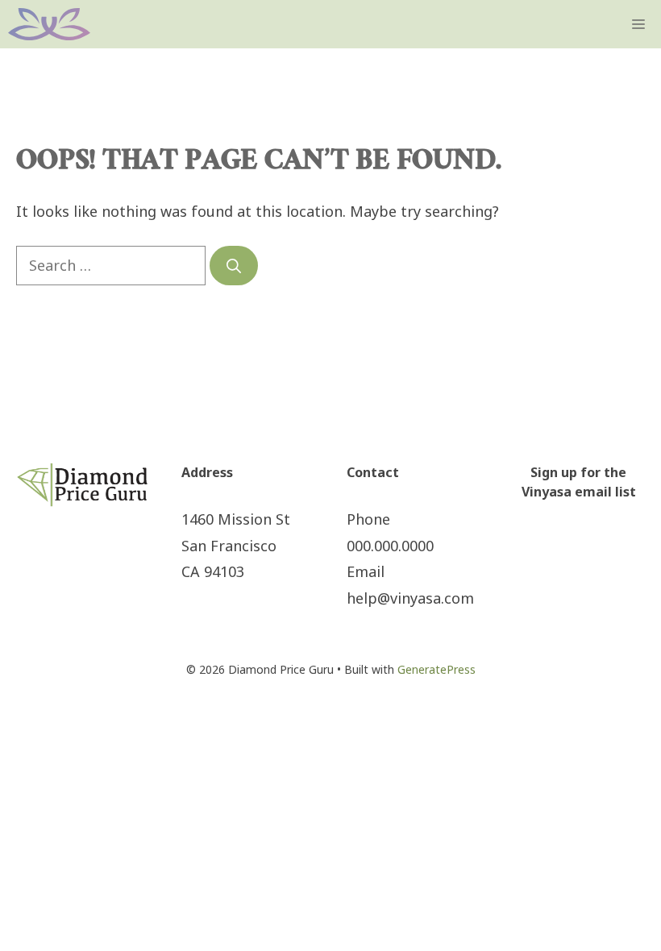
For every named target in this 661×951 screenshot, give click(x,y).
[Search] (234, 265)
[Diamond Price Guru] (49, 24)
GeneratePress (436, 669)
